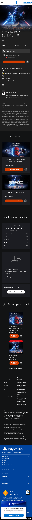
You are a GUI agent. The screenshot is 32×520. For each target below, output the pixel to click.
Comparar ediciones (16, 368)
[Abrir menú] (2, 2)
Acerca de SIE (5, 458)
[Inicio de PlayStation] (16, 2)
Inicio (3, 452)
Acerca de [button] (5, 456)
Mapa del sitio (27, 513)
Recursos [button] (5, 483)
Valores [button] (4, 476)
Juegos (8, 452)
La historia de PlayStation (8, 469)
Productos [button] (5, 473)
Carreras (4, 460)
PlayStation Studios (6, 462)
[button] (16, 292)
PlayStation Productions (7, 465)
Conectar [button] (5, 487)
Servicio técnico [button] (7, 480)
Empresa (4, 467)
